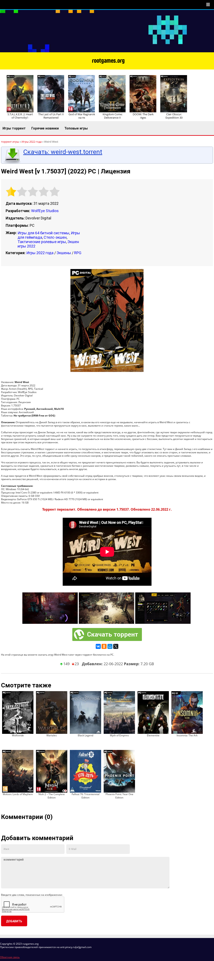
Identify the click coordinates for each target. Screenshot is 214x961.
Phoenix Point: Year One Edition (119, 795)
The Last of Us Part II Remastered (51, 115)
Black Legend (85, 735)
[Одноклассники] (104, 646)
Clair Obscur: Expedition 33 (174, 115)
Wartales (51, 735)
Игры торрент (14, 128)
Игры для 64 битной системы (43, 233)
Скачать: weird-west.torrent (62, 152)
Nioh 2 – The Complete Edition (51, 795)
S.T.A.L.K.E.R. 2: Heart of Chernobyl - (20, 115)
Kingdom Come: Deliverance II (112, 115)
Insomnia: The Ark (187, 735)
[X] (115, 646)
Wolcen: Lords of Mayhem (18, 794)
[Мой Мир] (109, 646)
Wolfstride (18, 735)
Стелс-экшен (55, 237)
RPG (77, 253)
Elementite (153, 735)
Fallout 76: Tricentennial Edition (85, 795)
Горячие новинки (45, 128)
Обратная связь (10, 957)
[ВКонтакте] (98, 646)
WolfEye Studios (45, 211)
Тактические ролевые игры (42, 242)
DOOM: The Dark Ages (143, 115)
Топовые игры (76, 128)
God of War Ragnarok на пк (82, 115)
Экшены (64, 253)
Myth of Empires (119, 735)
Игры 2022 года (40, 253)
